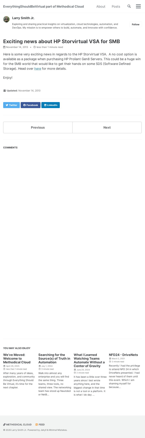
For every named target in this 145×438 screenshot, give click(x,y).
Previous (38, 127)
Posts (116, 6)
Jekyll (43, 430)
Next (107, 127)
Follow (135, 24)
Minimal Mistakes (58, 430)
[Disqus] (72, 195)
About (100, 6)
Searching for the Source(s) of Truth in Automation (54, 358)
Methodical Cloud (19, 424)
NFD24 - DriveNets (123, 355)
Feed (41, 424)
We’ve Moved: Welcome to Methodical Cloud (16, 358)
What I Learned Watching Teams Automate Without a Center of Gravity (89, 360)
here (37, 68)
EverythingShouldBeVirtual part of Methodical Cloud (43, 6)
